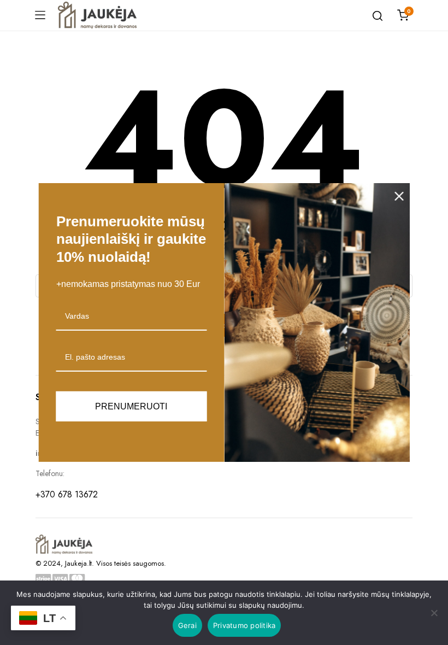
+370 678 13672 (67, 494)
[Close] (399, 196)
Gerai (187, 625)
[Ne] (434, 612)
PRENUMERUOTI (131, 406)
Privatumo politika (244, 625)
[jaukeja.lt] (97, 15)
